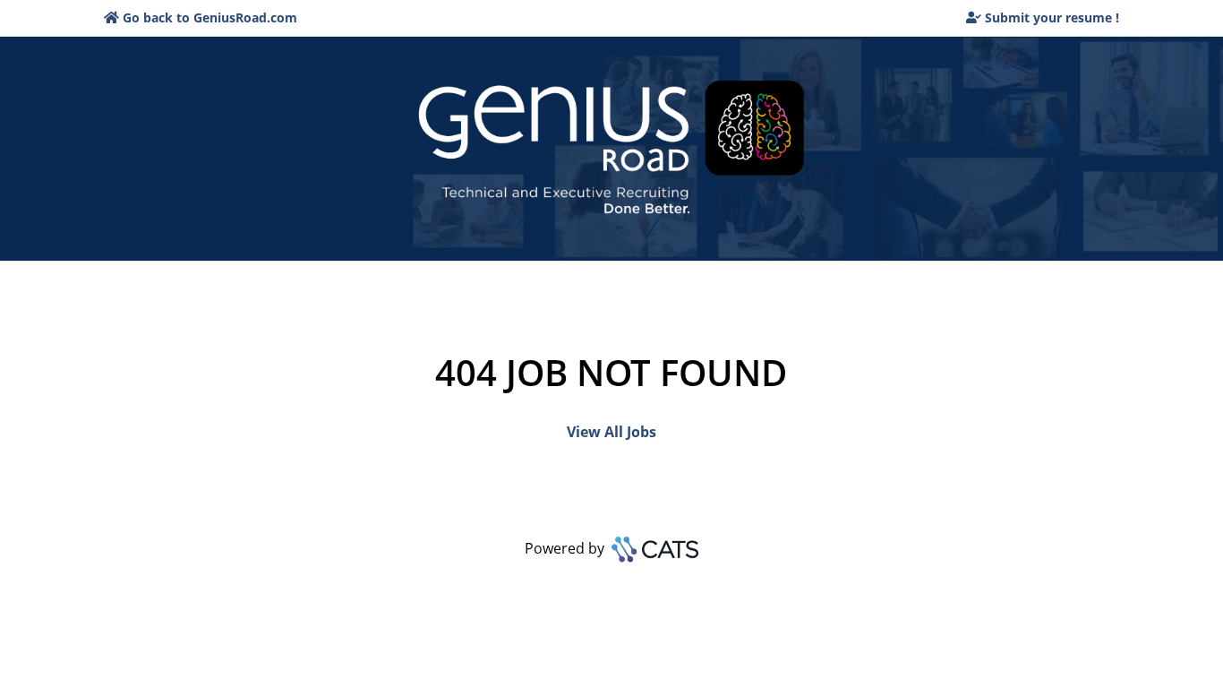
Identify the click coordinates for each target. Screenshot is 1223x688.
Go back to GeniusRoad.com (210, 17)
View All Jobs (611, 432)
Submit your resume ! (1052, 17)
